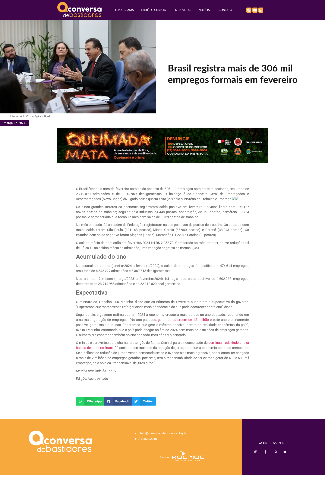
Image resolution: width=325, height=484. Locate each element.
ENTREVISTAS (182, 10)
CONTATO (225, 10)
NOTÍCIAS (205, 10)
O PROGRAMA (124, 10)
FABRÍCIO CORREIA (153, 10)
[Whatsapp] (260, 10)
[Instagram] (248, 10)
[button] (90, 401)
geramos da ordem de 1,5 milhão (183, 320)
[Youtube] (254, 10)
